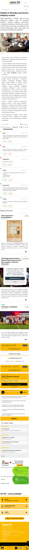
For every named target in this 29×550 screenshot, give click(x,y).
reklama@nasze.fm (23, 531)
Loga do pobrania (24, 544)
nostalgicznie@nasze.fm (16, 534)
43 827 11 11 (20, 361)
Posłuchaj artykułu (7, 127)
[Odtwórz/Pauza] (2, 548)
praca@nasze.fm (7, 536)
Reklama (20, 544)
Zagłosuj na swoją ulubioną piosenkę (14, 518)
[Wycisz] (16, 548)
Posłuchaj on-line (15, 349)
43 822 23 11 (9, 530)
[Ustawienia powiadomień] (26, 547)
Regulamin (9, 544)
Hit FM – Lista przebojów (11, 494)
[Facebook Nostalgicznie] (4, 540)
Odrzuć (15, 282)
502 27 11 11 (10, 361)
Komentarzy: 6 (25, 124)
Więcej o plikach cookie (18, 274)
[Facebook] (2, 540)
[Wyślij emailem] (24, 213)
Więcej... (14, 418)
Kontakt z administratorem (14, 545)
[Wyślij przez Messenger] (21, 213)
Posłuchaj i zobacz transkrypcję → (14, 384)
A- (24, 6)
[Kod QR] (27, 213)
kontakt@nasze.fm (16, 358)
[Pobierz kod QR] (27, 127)
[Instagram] (6, 540)
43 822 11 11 (17, 531)
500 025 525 (9, 534)
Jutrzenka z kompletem (9, 307)
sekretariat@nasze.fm (14, 530)
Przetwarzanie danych (15, 544)
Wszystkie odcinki (14, 386)
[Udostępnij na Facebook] (20, 213)
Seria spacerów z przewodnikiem (7, 216)
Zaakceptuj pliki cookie (15, 278)
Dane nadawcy (4, 537)
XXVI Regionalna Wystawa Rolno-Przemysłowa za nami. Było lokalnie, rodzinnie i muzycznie (11, 261)
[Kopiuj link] (25, 213)
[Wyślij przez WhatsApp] (23, 213)
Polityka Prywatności (5, 544)
